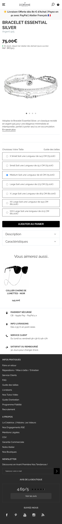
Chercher (53, 4)
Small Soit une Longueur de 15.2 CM (31, 165)
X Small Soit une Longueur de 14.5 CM (32, 156)
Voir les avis (31, 496)
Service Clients (9, 375)
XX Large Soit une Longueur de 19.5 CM (29, 203)
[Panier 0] (58, 4)
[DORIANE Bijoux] (25, 4)
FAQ (4, 380)
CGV (4, 437)
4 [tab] (35, 113)
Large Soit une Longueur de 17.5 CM (31, 184)
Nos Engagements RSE (13, 427)
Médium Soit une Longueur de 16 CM (32, 175)
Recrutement (8, 409)
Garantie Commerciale (13, 442)
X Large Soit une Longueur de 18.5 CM (33, 194)
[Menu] (3, 4)
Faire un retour (9, 365)
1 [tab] (26, 113)
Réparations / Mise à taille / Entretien (20, 370)
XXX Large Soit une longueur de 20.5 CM (29, 212)
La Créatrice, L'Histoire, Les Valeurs (19, 422)
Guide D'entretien (10, 400)
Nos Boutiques (9, 452)
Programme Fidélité (12, 404)
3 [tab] (32, 113)
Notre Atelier (8, 447)
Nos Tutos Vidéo (10, 395)
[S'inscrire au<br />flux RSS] (43, 515)
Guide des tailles (10, 385)
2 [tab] (29, 113)
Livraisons (7, 390)
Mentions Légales (10, 432)
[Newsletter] (57, 471)
